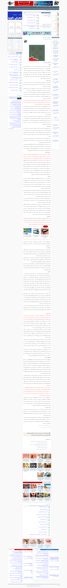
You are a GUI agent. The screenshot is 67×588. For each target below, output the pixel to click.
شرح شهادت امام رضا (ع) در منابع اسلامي (55, 48)
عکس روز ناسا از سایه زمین (18, 569)
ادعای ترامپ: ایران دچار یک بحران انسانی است (42, 567)
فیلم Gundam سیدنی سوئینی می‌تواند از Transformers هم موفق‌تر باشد (17, 552)
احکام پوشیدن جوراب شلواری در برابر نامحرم (55, 110)
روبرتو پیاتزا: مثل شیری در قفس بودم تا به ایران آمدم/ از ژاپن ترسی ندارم (16, 566)
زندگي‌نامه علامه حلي (47, 37)
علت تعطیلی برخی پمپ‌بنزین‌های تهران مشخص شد (41, 562)
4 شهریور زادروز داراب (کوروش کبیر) (16, 127)
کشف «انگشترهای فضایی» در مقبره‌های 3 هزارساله (15, 555)
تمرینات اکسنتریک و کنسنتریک (17, 120)
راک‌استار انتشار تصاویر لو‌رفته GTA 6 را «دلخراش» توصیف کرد (16, 108)
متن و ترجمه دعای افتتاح (43, 519)
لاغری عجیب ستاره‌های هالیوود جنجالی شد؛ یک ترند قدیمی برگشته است (28, 578)
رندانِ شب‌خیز (16, 69)
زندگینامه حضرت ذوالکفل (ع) (14, 79)
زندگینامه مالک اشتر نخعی (14, 61)
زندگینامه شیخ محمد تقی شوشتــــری (41, 442)
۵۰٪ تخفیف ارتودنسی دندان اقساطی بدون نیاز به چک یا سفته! (40, 435)
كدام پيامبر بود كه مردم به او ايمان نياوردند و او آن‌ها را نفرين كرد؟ (13, 75)
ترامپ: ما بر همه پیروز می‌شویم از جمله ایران (42, 568)
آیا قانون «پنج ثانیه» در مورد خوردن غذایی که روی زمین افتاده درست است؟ (15, 125)
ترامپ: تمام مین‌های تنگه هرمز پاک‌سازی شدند (42, 551)
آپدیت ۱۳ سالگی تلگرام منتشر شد (16, 100)
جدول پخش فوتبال (11, 45)
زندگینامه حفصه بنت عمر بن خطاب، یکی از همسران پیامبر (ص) (55, 87)
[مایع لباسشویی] (37, 33)
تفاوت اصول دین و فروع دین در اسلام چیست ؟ (55, 140)
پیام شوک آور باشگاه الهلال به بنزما (17, 568)
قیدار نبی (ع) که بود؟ (32, 28)
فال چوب (16, 35)
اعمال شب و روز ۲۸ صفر (43, 524)
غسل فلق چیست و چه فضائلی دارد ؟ (55, 79)
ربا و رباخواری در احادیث (55, 117)
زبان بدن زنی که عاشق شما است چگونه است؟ (15, 122)
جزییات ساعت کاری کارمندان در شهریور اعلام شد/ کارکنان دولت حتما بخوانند (41, 560)
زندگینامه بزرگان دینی (54, 10)
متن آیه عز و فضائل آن (44, 529)
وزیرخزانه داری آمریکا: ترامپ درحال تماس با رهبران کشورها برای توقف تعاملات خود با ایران (54, 575)
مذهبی (58, 10)
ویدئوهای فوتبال (11, 41)
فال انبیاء (11, 26)
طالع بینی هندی (20, 36)
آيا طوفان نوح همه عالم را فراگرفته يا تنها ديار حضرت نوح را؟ (38, 444)
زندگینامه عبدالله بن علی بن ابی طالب (13, 56)
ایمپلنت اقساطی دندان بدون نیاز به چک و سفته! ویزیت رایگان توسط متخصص (38, 433)
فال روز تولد (13, 36)
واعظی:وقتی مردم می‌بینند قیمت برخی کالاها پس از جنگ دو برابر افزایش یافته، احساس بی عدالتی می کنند (41, 556)
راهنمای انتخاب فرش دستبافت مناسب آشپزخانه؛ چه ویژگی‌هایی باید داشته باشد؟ (15, 102)
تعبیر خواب (9, 35)
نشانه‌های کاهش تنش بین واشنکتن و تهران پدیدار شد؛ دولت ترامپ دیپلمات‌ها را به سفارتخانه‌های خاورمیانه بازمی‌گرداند (42, 577)
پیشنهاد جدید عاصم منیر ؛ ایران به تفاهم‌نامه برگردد (41, 571)
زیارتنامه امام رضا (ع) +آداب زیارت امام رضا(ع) (55, 64)
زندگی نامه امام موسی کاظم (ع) (42, 447)
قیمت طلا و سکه (18, 41)
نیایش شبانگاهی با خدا (18, 121)
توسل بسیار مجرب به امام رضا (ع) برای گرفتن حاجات (55, 56)
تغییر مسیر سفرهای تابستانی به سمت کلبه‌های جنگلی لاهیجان (13, 98)
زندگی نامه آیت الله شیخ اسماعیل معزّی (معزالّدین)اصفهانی (38, 441)
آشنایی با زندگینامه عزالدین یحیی (31, 17)
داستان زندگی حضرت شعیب (31, 22)
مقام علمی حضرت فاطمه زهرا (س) (13, 87)
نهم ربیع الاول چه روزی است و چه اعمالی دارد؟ (55, 94)
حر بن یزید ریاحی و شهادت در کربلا (13, 64)
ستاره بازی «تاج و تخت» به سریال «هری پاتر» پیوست (28, 556)
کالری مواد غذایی (11, 43)
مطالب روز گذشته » (11, 128)
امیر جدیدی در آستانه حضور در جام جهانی (17, 553)
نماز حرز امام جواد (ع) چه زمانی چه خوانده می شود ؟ (55, 133)
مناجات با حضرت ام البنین (55, 72)
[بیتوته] (11, 5)
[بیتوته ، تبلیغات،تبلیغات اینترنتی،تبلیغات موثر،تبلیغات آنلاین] (24, 3)
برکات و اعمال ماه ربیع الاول (43, 506)
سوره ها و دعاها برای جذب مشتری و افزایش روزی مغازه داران (55, 102)
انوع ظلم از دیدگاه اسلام (43, 509)
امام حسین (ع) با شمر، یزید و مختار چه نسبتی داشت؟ (13, 72)
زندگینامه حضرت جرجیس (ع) (47, 24)
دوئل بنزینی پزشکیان (45, 563)
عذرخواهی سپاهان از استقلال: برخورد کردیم (16, 559)
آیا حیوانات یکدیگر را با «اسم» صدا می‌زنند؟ (16, 556)
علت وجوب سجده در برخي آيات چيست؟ (41, 514)
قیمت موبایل (18, 45)
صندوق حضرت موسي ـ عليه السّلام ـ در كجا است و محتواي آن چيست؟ (29, 26)
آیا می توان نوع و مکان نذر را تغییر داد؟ (55, 125)
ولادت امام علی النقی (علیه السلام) (13, 82)
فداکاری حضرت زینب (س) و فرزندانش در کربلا (14, 77)
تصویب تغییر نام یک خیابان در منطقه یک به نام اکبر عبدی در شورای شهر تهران (54, 567)
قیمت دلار (19, 43)
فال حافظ (18, 26)
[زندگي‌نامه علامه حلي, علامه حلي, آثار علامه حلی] (37, 53)
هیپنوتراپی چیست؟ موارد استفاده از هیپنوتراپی (15, 117)
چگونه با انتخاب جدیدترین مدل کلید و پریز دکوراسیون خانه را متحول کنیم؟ (15, 104)
